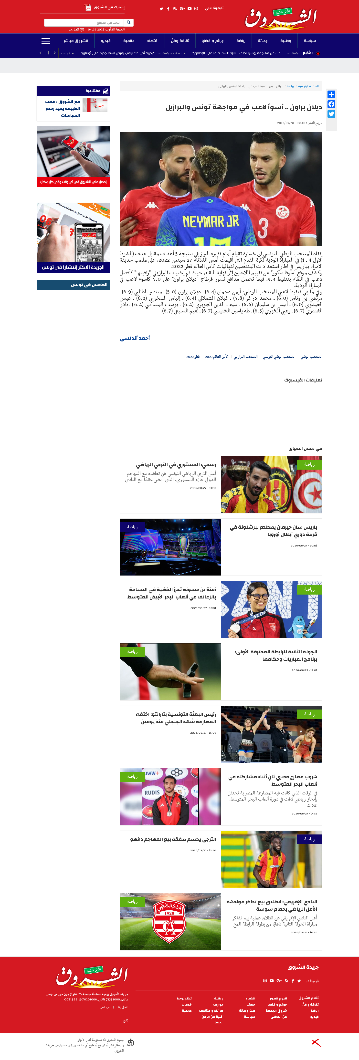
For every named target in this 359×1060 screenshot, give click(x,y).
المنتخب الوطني (311, 357)
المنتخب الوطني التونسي (279, 357)
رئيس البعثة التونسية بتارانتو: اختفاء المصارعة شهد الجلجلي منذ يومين (176, 718)
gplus (182, 9)
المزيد (46, 41)
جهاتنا (263, 40)
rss (175, 9)
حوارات (218, 1005)
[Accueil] (90, 975)
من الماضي (279, 1017)
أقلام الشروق (308, 998)
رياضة (240, 40)
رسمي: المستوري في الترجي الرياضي (176, 464)
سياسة (310, 40)
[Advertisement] (73, 364)
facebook (168, 9)
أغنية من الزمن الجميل (212, 1019)
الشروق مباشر (76, 40)
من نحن (104, 1007)
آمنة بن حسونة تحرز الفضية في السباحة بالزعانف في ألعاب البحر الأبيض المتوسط (171, 593)
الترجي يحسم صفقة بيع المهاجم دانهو (173, 839)
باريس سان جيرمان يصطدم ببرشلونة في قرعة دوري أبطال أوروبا (273, 531)
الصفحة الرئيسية (308, 86)
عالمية (129, 40)
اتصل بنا (74, 30)
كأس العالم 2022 (216, 357)
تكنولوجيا (184, 998)
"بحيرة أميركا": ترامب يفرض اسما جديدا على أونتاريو (166, 53)
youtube (189, 9)
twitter (162, 9)
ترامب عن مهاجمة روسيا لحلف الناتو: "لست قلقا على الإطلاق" (287, 53)
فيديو (106, 40)
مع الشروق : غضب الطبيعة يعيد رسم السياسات (62, 108)
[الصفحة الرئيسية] (283, 15)
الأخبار (308, 53)
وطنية (285, 40)
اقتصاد (152, 40)
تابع (125, 1020)
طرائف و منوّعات (211, 1011)
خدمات (187, 1005)
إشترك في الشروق (109, 7)
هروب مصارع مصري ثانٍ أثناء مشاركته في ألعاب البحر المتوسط (272, 780)
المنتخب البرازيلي (246, 357)
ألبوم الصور (278, 998)
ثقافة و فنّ (310, 1005)
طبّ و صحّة (247, 1011)
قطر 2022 (193, 357)
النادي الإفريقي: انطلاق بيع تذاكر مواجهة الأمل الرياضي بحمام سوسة (272, 905)
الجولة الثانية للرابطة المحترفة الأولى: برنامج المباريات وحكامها (276, 655)
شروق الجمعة (276, 1011)
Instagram (196, 9)
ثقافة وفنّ (180, 40)
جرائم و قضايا (213, 40)
